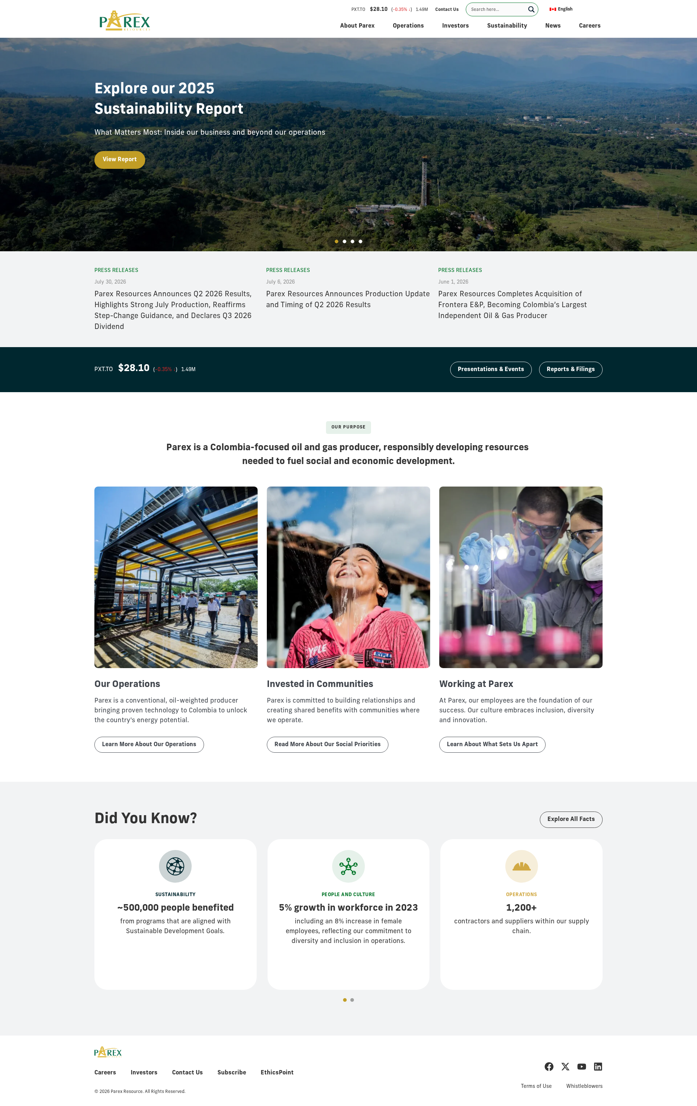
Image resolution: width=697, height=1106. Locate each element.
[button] (574, 9)
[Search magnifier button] (531, 9)
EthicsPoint (277, 1073)
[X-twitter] (565, 1066)
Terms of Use (536, 1086)
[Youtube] (581, 1066)
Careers (105, 1073)
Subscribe (231, 1073)
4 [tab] (360, 241)
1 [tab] (336, 249)
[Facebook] (549, 1066)
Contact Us (187, 1073)
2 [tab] (344, 241)
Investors (144, 1073)
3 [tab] (352, 241)
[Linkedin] (598, 1066)
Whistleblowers (584, 1086)
